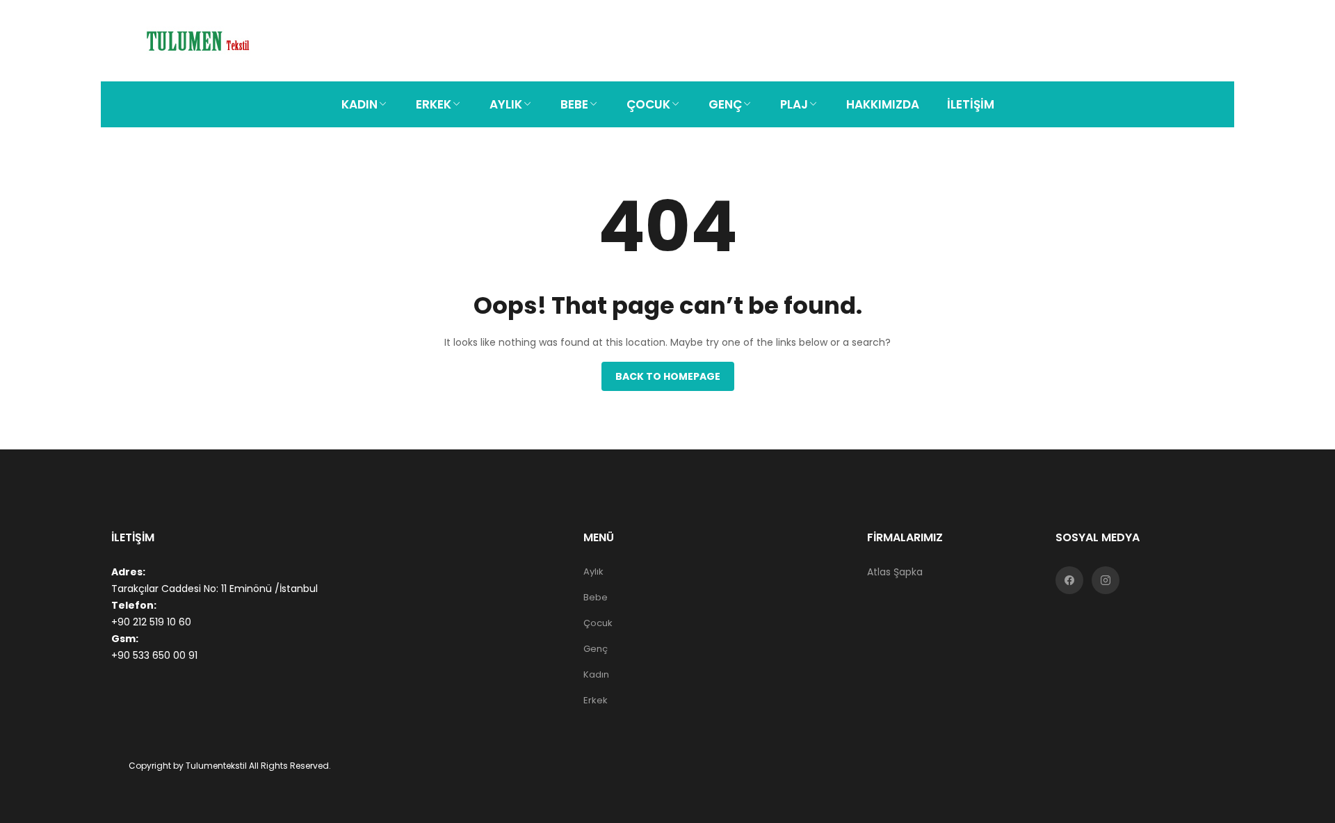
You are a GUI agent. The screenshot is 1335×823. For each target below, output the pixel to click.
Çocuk (598, 623)
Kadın (596, 674)
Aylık (593, 571)
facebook (1069, 580)
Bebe (595, 597)
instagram (1105, 580)
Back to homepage (667, 376)
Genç (595, 648)
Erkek (595, 700)
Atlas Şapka (895, 572)
